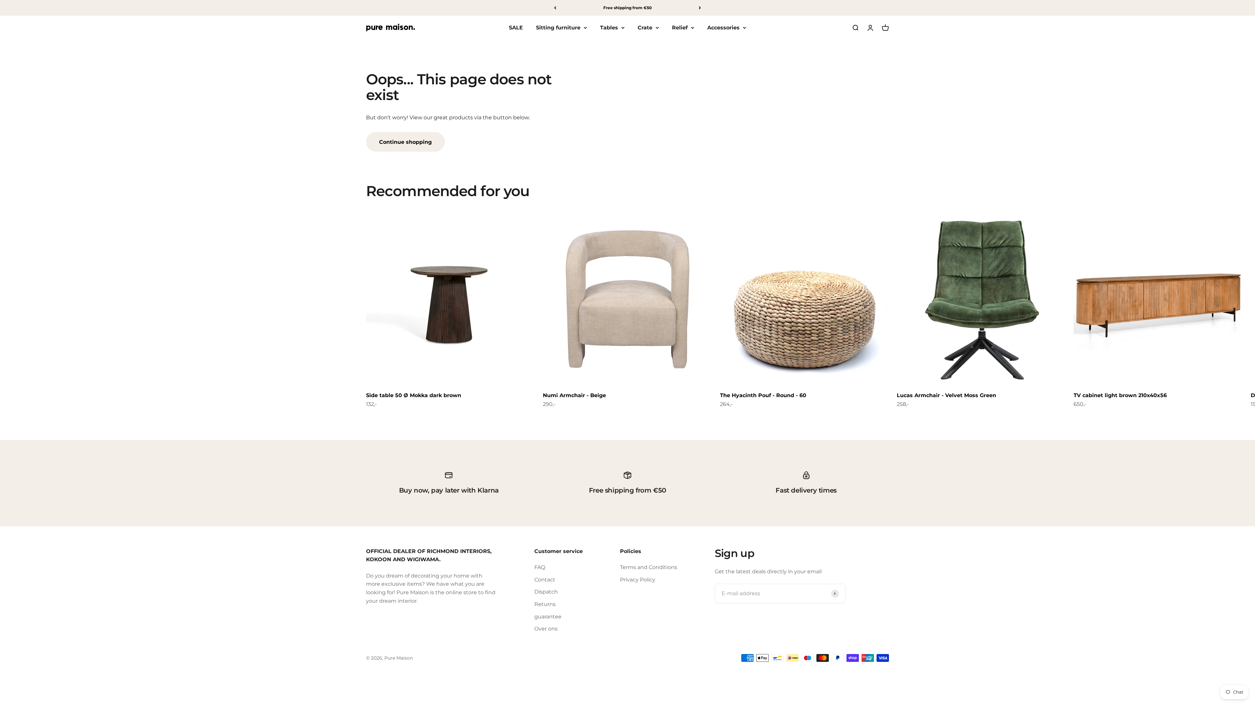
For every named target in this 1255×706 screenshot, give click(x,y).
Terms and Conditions (648, 567)
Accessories (723, 28)
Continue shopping (405, 142)
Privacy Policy (637, 580)
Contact (544, 580)
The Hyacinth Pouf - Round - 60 (763, 395)
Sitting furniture (558, 28)
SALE (516, 28)
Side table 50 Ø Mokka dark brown (413, 395)
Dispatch (546, 592)
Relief (680, 28)
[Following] (700, 8)
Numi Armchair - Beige (574, 395)
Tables (609, 28)
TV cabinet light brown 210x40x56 (1120, 395)
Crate (645, 28)
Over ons (546, 629)
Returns (545, 604)
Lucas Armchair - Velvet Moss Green (946, 395)
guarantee (547, 617)
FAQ (539, 567)
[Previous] (555, 8)
